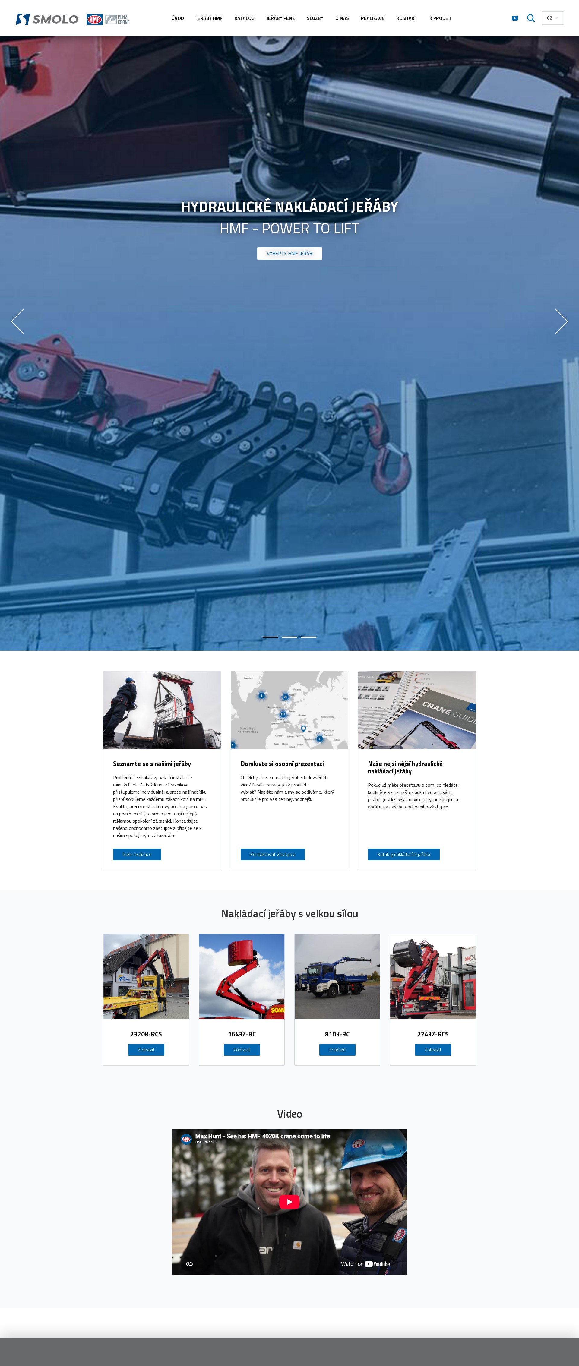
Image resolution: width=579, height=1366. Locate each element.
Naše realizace (137, 854)
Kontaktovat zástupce (272, 854)
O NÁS (342, 18)
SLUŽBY (315, 18)
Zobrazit (146, 1049)
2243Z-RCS (433, 1034)
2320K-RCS (146, 1034)
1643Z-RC (242, 1034)
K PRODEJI (440, 18)
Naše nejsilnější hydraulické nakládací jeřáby (405, 767)
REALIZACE (372, 18)
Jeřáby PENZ (281, 18)
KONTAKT (407, 18)
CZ (549, 17)
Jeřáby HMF (209, 18)
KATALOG (245, 18)
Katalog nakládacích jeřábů (404, 854)
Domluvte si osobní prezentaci (282, 763)
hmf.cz (73, 18)
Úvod (178, 18)
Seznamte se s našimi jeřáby (152, 763)
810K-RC (337, 1034)
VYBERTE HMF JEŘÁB (289, 253)
